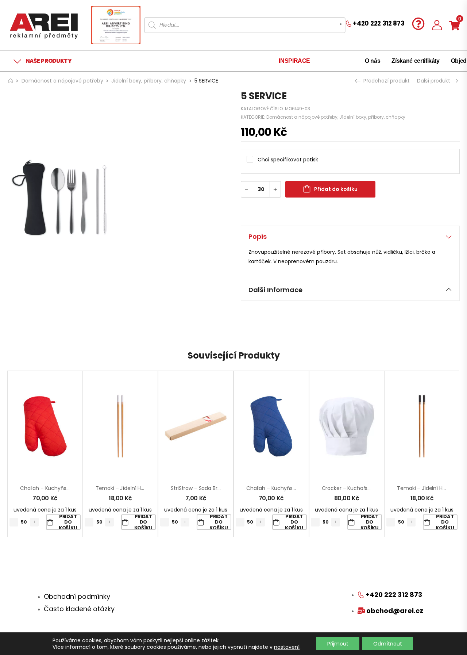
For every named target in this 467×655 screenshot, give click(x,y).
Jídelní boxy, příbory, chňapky (148, 80)
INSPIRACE (294, 61)
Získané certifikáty (415, 61)
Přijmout (337, 643)
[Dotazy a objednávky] (418, 23)
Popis (257, 236)
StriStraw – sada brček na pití (207, 488)
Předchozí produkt (386, 80)
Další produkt (434, 80)
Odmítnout (387, 643)
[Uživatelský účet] (437, 25)
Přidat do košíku (336, 189)
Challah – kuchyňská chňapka (58, 488)
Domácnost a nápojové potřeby (62, 80)
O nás (372, 61)
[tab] (350, 236)
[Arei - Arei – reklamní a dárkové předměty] (43, 25)
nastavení (287, 647)
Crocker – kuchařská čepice (357, 488)
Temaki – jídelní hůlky (123, 488)
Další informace (275, 289)
